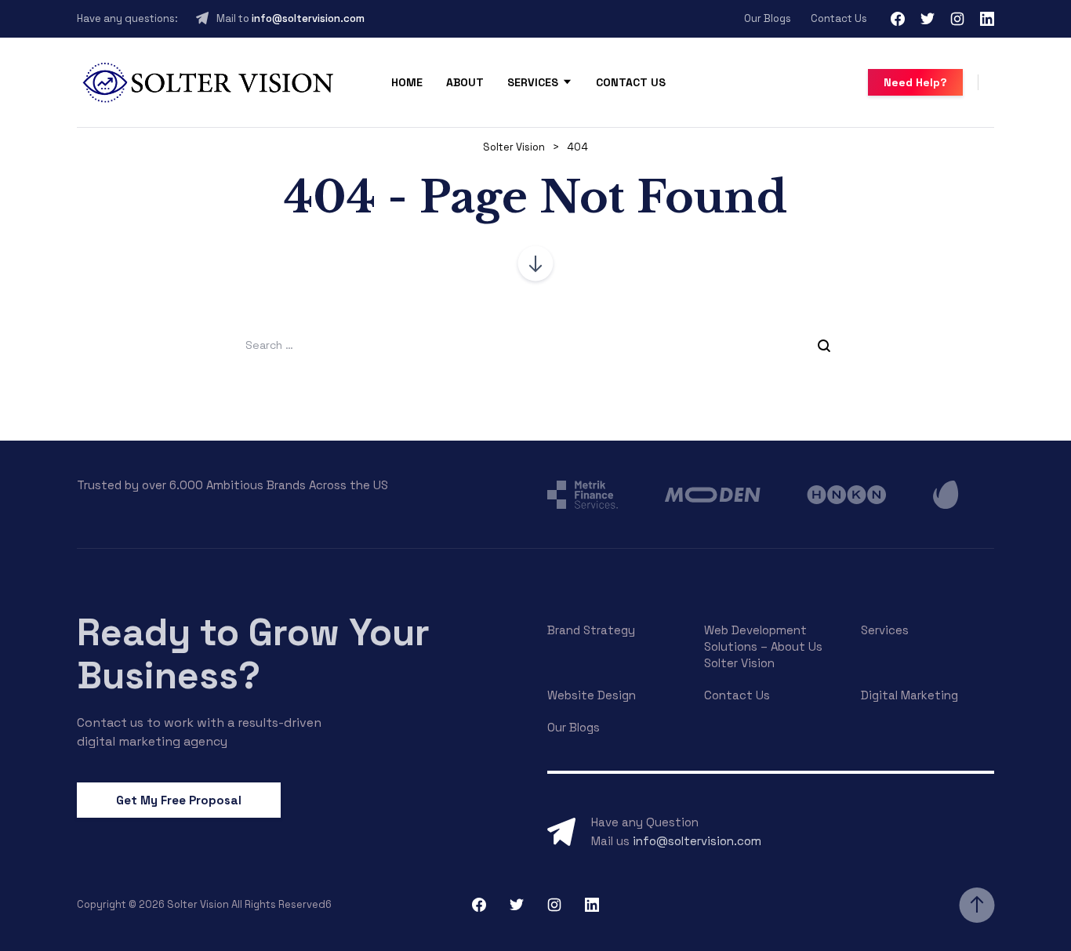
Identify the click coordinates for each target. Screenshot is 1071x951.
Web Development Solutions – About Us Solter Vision (763, 646)
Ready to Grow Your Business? (253, 653)
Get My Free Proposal (178, 800)
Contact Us (839, 18)
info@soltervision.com (308, 18)
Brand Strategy (591, 630)
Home (407, 82)
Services (532, 82)
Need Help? (915, 82)
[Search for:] (535, 344)
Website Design (591, 695)
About (465, 82)
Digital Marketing (909, 695)
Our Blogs (767, 18)
